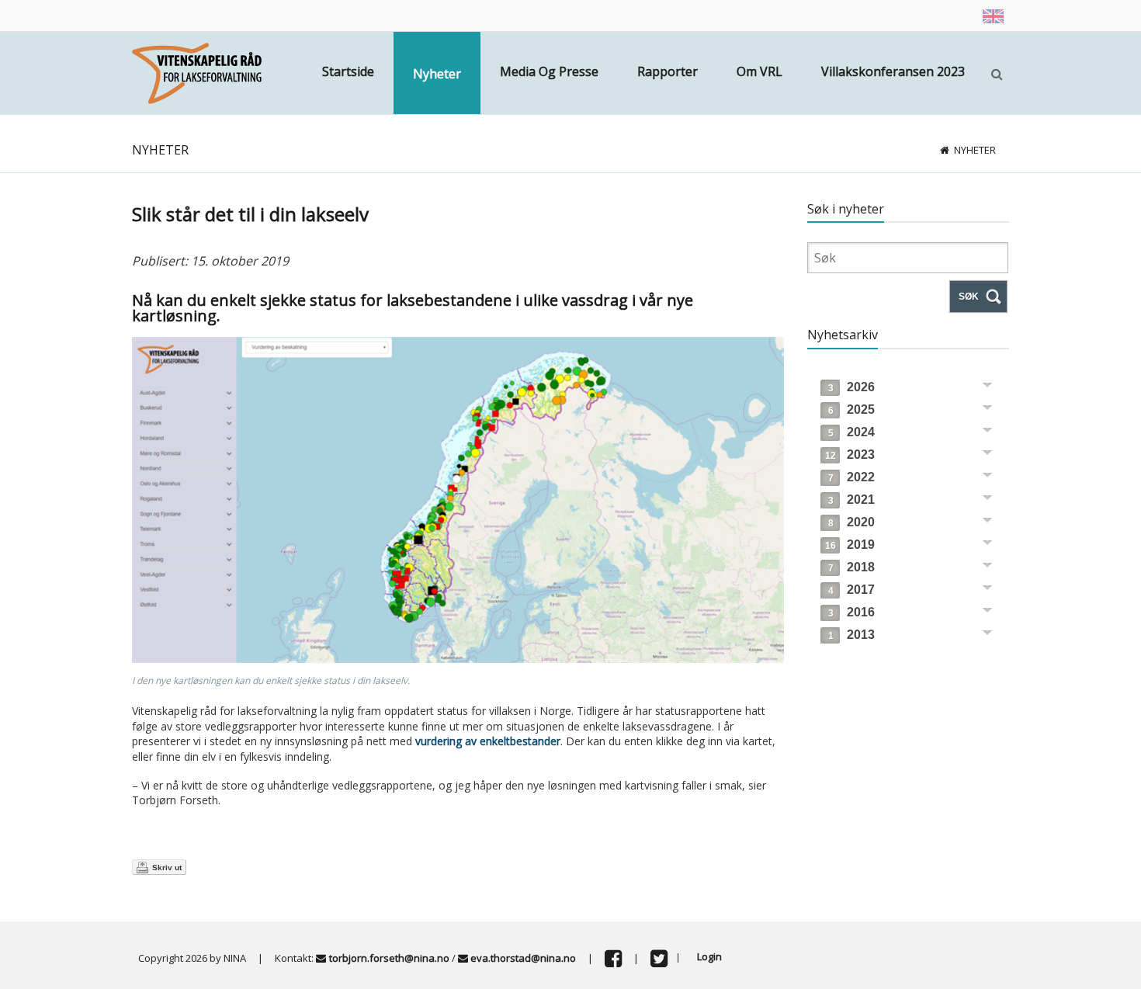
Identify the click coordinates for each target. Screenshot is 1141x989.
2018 (851, 567)
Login (709, 956)
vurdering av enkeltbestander (487, 741)
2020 (851, 522)
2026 (851, 387)
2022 (851, 477)
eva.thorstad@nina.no (523, 958)
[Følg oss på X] (659, 962)
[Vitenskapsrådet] (197, 71)
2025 (851, 409)
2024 (851, 432)
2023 (850, 454)
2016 (851, 612)
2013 (851, 634)
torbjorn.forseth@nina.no (389, 958)
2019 (850, 544)
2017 (851, 589)
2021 (851, 499)
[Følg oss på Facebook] (613, 962)
